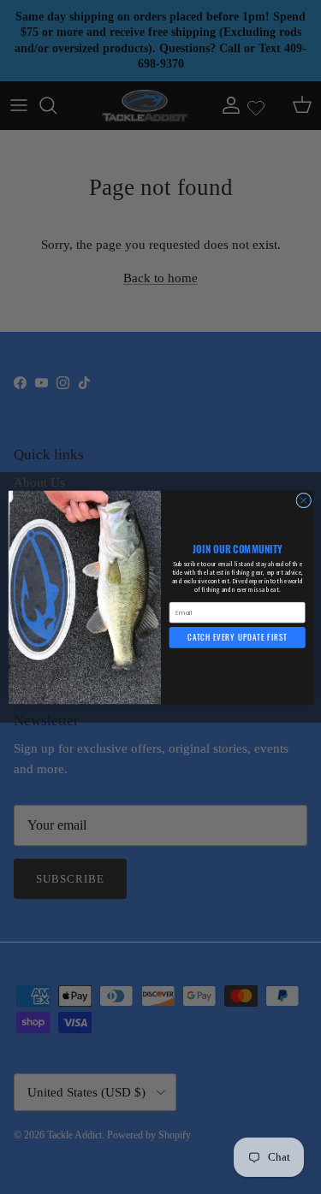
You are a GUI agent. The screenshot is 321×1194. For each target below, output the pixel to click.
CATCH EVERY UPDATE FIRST (237, 637)
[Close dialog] (303, 500)
